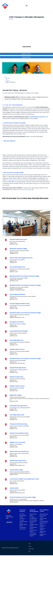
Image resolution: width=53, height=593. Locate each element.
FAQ (29, 551)
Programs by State (26, 54)
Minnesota (8, 80)
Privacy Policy (31, 548)
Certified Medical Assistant (37, 116)
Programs (8, 78)
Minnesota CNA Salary (25, 189)
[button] (26, 5)
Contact (29, 546)
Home (5, 77)
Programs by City (26, 57)
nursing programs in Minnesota (15, 180)
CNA (6, 79)
